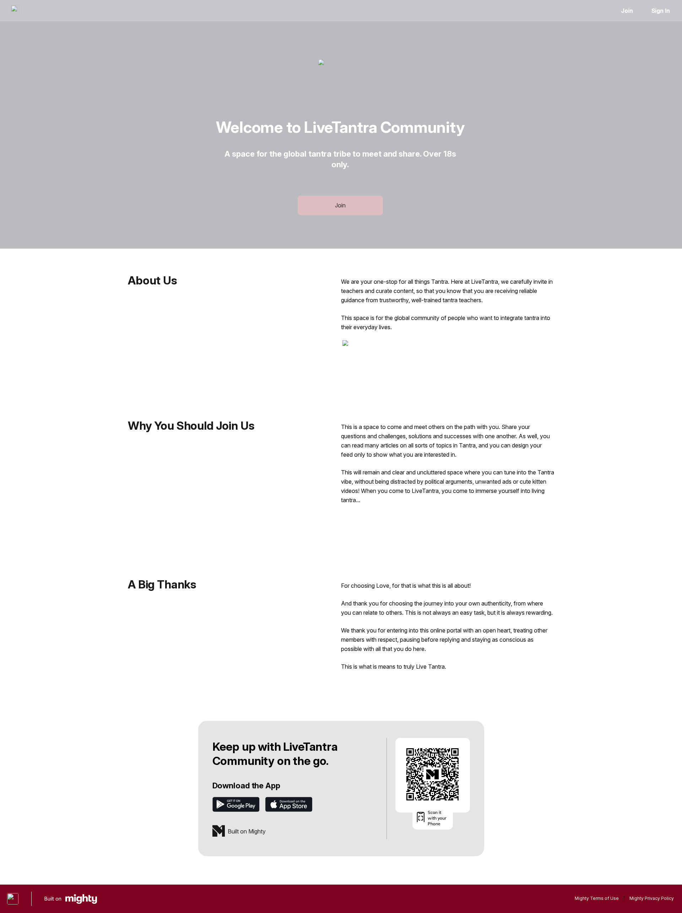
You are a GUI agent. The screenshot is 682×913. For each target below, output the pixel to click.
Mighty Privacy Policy (651, 898)
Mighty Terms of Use (597, 898)
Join (627, 10)
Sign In (660, 10)
